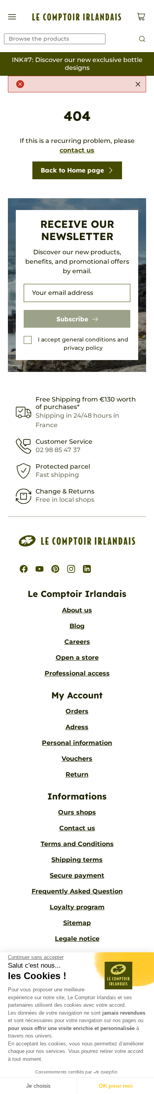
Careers (77, 642)
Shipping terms (77, 859)
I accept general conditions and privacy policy (83, 343)
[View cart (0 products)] (141, 17)
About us (77, 610)
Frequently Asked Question (77, 891)
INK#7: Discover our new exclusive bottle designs (77, 63)
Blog (77, 626)
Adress (77, 727)
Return (77, 774)
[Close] (138, 84)
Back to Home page (72, 170)
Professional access (77, 673)
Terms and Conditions (77, 844)
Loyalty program (77, 907)
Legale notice (77, 938)
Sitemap (77, 923)
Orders (77, 711)
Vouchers (77, 758)
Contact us (77, 828)
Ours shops (77, 812)
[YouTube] (39, 569)
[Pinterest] (55, 569)
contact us (77, 150)
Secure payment (77, 875)
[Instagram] (71, 569)
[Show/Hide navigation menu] (12, 17)
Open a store (77, 657)
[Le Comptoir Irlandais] (76, 17)
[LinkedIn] (87, 569)
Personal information (77, 743)
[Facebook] (24, 569)
